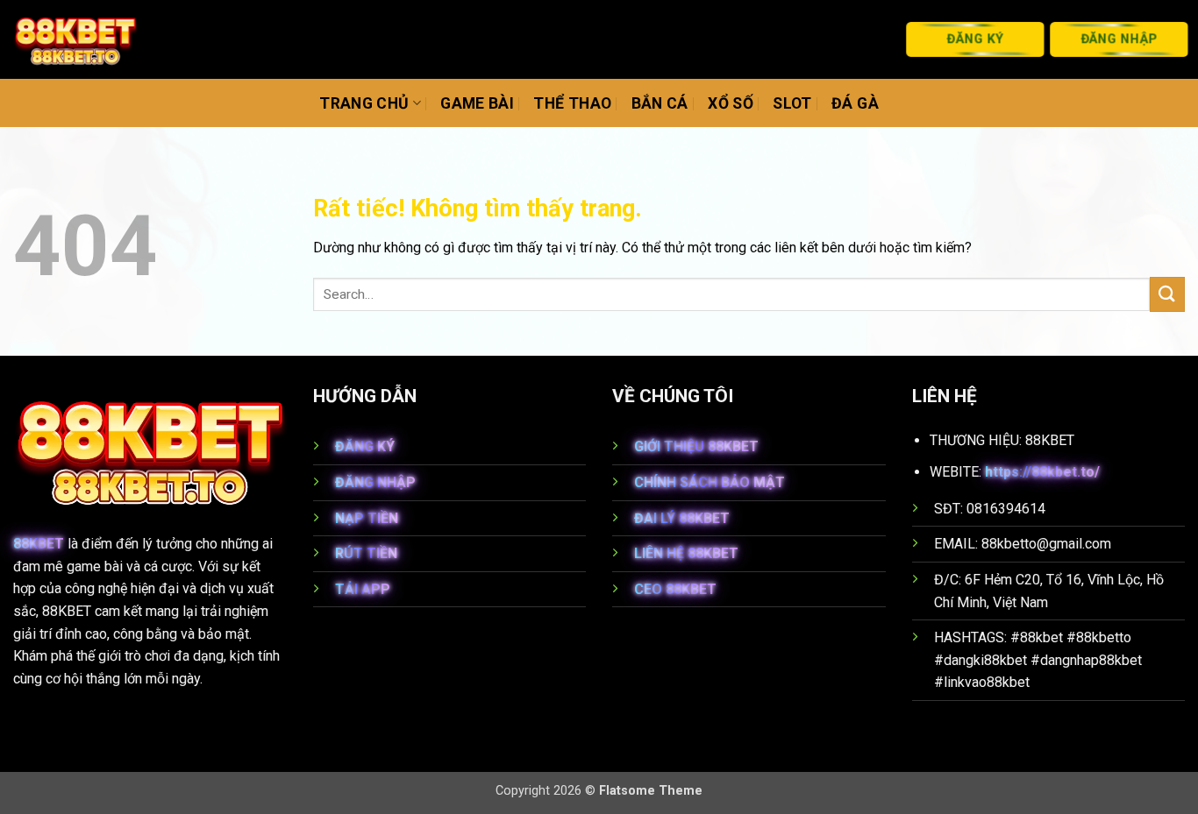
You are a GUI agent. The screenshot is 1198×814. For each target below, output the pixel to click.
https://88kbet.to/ (1042, 472)
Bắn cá (659, 103)
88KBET (38, 543)
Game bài (477, 103)
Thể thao (572, 103)
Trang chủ (364, 103)
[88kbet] (75, 40)
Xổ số (730, 103)
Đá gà (855, 103)
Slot (792, 103)
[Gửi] (1167, 294)
